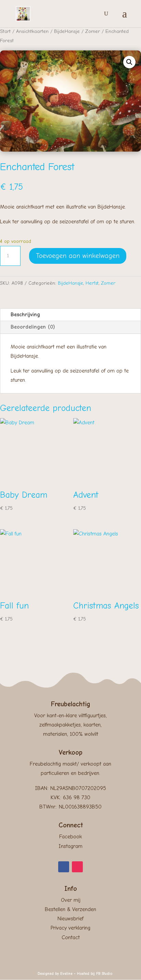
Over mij (70, 900)
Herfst (92, 283)
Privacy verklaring (70, 928)
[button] (129, 62)
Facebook (70, 837)
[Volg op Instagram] (77, 866)
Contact (71, 937)
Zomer (92, 31)
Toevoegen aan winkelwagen (77, 256)
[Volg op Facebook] (63, 866)
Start (5, 31)
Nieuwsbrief (70, 919)
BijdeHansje (67, 31)
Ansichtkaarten (32, 31)
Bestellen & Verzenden (70, 909)
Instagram (70, 846)
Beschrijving (25, 314)
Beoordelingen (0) (33, 327)
